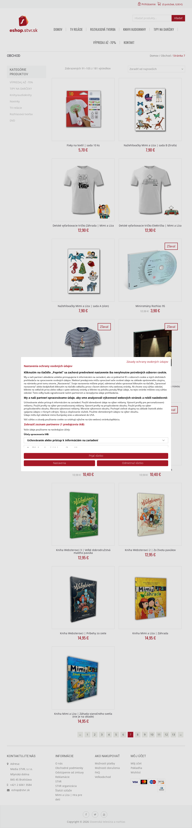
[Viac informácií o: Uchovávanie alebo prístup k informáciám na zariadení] (163, 440)
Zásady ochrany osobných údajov (147, 361)
